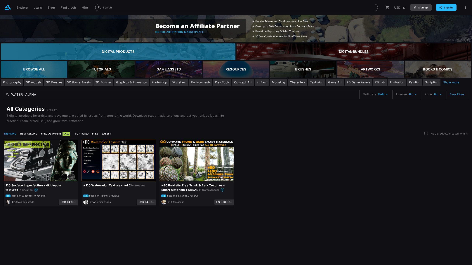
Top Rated (81, 133)
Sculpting (432, 82)
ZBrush (380, 82)
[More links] (465, 7)
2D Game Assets (358, 82)
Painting (415, 82)
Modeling (278, 82)
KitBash (262, 82)
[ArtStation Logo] (7, 7)
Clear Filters (457, 94)
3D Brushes (54, 82)
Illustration (397, 82)
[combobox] (236, 7)
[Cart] (387, 7)
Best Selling (29, 133)
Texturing (317, 82)
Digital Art (179, 82)
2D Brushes (103, 82)
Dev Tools (222, 82)
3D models (33, 82)
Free (95, 133)
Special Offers (55, 133)
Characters (298, 82)
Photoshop (159, 82)
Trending (10, 133)
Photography (12, 82)
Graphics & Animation (131, 82)
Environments (201, 82)
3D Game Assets (79, 82)
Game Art (335, 82)
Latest (106, 133)
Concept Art (243, 82)
